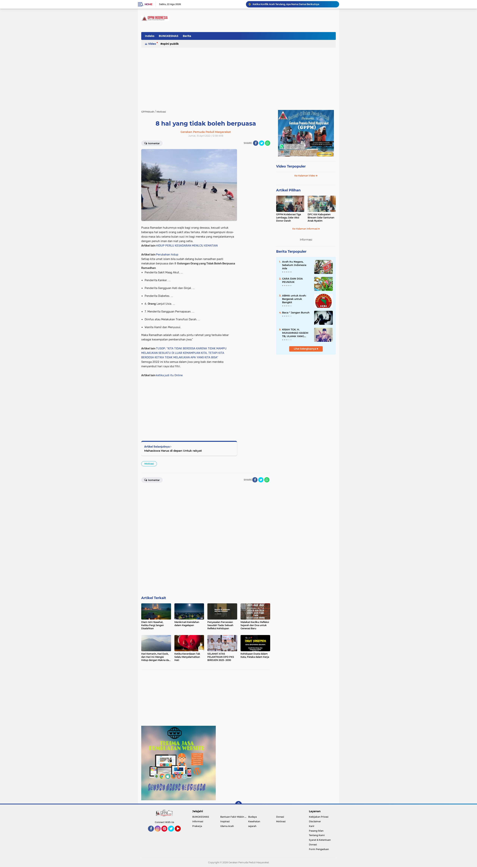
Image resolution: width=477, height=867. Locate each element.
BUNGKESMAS (168, 36)
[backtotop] (238, 804)
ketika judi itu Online (169, 375)
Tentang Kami (317, 835)
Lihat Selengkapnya (305, 348)
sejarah (252, 826)
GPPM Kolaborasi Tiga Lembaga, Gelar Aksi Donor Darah (288, 217)
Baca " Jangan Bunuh (295, 312)
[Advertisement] (268, 38)
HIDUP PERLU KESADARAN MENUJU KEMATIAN (187, 245)
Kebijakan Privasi (318, 816)
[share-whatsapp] (267, 143)
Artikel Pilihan (288, 190)
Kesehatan (254, 821)
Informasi (197, 821)
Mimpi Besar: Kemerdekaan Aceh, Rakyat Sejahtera (282, 4)
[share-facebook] (255, 143)
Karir (311, 826)
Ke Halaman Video (305, 175)
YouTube (180, 833)
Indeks (149, 36)
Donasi (280, 816)
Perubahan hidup (167, 254)
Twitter (172, 833)
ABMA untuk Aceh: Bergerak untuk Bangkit (294, 299)
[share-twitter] (261, 143)
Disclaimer (315, 821)
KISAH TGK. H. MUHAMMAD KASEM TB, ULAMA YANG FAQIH (295, 333)
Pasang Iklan (316, 830)
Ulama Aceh (227, 826)
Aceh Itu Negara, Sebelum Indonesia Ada (294, 265)
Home (148, 4)
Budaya (252, 816)
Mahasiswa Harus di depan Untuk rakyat (173, 450)
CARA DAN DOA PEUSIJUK (292, 280)
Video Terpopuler (291, 166)
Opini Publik (170, 43)
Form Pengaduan (319, 849)
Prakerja (197, 826)
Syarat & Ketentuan (320, 839)
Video (152, 43)
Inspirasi (225, 821)
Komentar (154, 143)
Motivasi (149, 463)
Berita (187, 36)
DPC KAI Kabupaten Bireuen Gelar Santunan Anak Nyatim (321, 217)
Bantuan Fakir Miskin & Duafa (234, 816)
